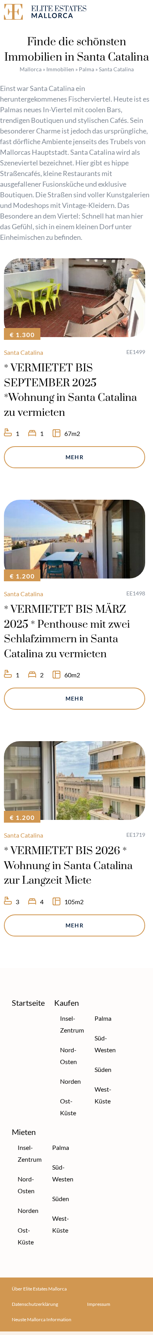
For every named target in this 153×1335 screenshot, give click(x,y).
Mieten (24, 1132)
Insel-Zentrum (70, 1024)
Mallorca (31, 69)
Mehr (75, 457)
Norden (70, 1081)
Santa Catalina (23, 352)
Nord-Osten (68, 1055)
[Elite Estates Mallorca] (38, 13)
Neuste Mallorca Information (41, 1319)
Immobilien (60, 69)
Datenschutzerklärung (35, 1304)
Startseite (28, 1002)
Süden (103, 1069)
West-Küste (103, 1095)
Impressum (98, 1304)
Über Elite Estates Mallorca (39, 1289)
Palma (86, 69)
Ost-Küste (68, 1106)
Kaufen (66, 1002)
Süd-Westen (105, 1043)
